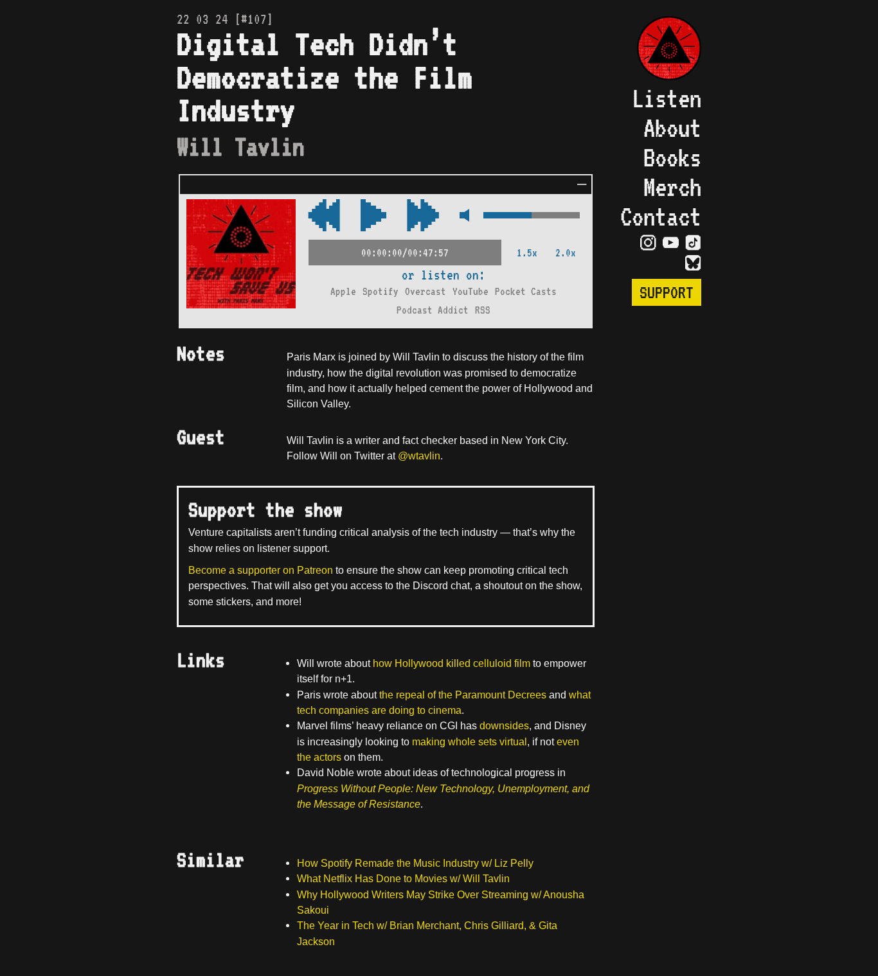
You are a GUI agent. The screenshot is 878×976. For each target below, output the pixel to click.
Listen (666, 98)
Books (672, 157)
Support (667, 292)
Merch (672, 187)
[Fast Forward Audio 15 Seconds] (324, 216)
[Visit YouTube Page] (671, 241)
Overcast (425, 291)
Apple (343, 291)
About (672, 128)
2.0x (565, 253)
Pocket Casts (526, 291)
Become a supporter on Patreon (260, 570)
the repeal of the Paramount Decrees (462, 694)
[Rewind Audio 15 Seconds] (423, 216)
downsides (504, 725)
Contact (660, 216)
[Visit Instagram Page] (648, 241)
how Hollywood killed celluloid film (451, 663)
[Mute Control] (461, 216)
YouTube (470, 291)
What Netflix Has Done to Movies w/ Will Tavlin (403, 878)
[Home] (660, 50)
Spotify (381, 291)
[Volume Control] (531, 216)
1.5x (527, 253)
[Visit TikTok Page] (693, 241)
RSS (482, 310)
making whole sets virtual (469, 741)
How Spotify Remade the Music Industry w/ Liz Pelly (415, 863)
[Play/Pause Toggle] (373, 216)
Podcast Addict (433, 310)
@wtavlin (419, 455)
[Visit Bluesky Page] (693, 262)
